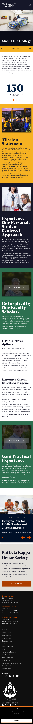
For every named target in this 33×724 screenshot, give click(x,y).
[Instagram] (6, 676)
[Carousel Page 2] (16, 100)
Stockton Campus (8, 596)
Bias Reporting (6, 655)
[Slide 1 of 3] (2, 537)
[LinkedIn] (10, 676)
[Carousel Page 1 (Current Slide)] (13, 100)
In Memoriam (6, 638)
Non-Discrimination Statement (11, 663)
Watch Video (15, 287)
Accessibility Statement (9, 652)
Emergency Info (7, 641)
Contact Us (5, 649)
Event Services (6, 635)
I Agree (16, 720)
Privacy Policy (6, 668)
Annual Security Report (9, 666)
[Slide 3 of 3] (6, 537)
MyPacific (5, 630)
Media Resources (7, 646)
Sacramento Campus (9, 607)
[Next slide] (29, 537)
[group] (16, 525)
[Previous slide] (23, 537)
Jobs (3, 644)
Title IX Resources (7, 657)
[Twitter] (14, 676)
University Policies (7, 660)
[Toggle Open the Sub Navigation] (25, 5)
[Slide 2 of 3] (4, 537)
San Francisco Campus (9, 617)
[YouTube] (18, 676)
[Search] (30, 5)
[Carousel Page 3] (19, 100)
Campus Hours (6, 633)
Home (3, 35)
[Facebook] (3, 676)
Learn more (16, 716)
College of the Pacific (15, 35)
